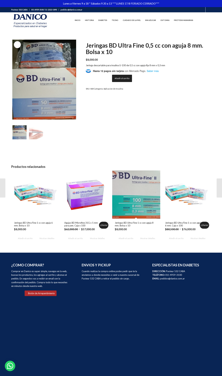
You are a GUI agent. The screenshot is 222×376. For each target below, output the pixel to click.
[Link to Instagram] (208, 9)
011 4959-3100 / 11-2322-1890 (44, 10)
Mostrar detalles (46, 238)
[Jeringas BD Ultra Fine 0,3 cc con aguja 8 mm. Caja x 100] (219, 188)
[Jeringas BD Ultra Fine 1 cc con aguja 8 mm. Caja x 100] (2, 188)
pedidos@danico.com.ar (71, 10)
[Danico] (30, 20)
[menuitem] (20, 10)
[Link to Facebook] (202, 9)
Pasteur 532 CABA (19, 10)
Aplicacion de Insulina (113, 89)
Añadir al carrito (122, 78)
